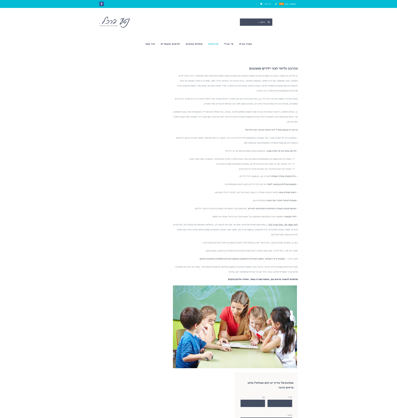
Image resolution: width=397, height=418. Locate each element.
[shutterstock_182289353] (235, 286)
